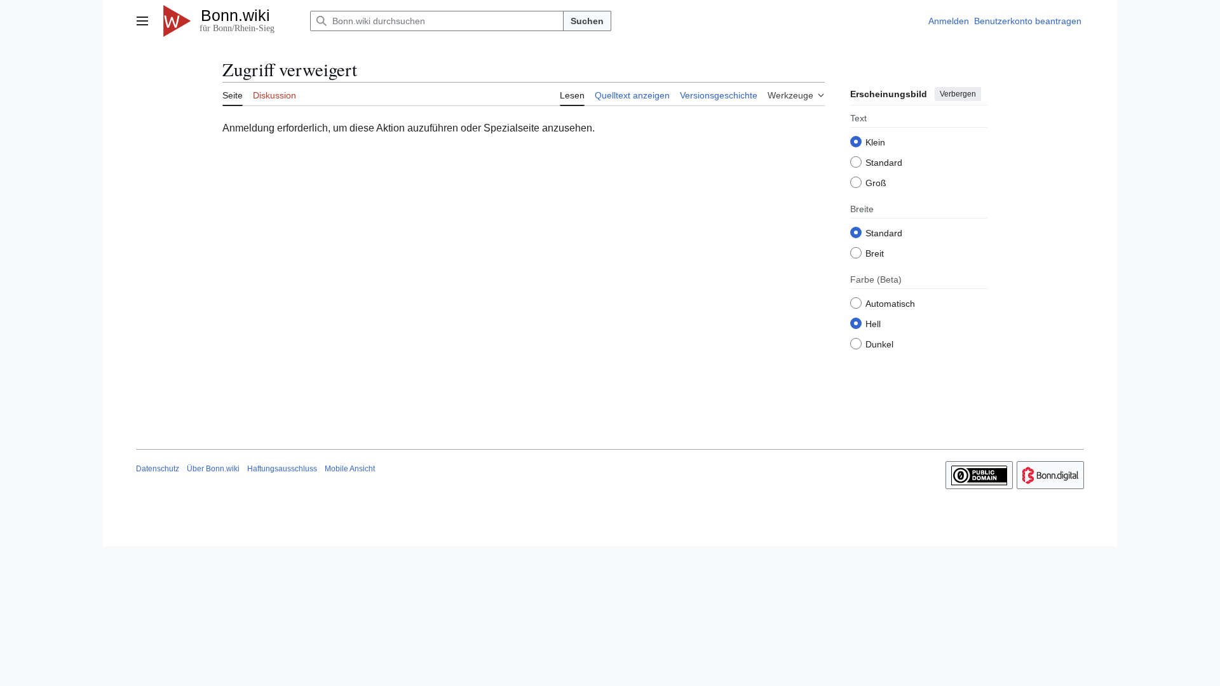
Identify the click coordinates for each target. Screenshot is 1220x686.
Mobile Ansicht (350, 468)
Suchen (587, 21)
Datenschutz (157, 468)
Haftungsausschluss (282, 468)
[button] (142, 21)
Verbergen (958, 94)
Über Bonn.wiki (213, 468)
